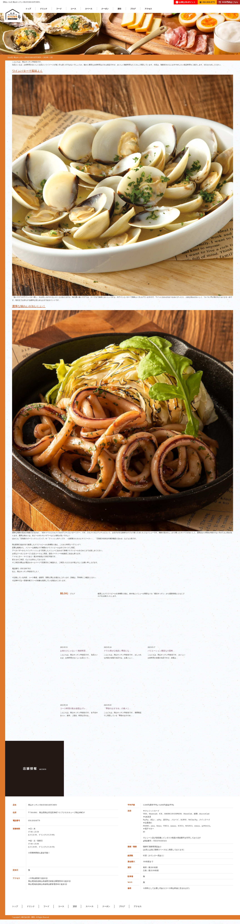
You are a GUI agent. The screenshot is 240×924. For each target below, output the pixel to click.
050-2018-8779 (209, 2)
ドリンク (43, 9)
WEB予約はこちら (230, 2)
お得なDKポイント (186, 2)
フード (59, 9)
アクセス (148, 9)
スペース (88, 9)
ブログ (133, 9)
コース (73, 9)
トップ (28, 9)
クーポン (105, 9)
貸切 (119, 9)
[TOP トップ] (13, 14)
